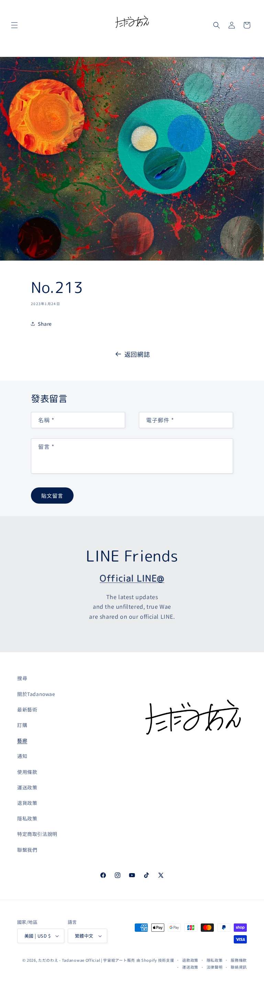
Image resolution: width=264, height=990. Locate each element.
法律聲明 (215, 967)
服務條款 (239, 960)
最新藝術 (27, 709)
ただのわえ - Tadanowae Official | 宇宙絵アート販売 (86, 960)
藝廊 (22, 740)
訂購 (22, 724)
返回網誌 (137, 354)
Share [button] (45, 323)
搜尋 (22, 678)
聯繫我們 (27, 849)
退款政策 (190, 960)
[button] (14, 25)
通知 (22, 755)
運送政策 (27, 787)
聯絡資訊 (239, 967)
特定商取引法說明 (37, 833)
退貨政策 (27, 802)
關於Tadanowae (36, 693)
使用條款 (27, 771)
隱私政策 (27, 818)
